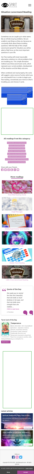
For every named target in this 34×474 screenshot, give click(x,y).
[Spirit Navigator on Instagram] (17, 457)
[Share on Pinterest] (8, 169)
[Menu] (29, 5)
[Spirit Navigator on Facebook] (13, 457)
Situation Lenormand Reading (16, 151)
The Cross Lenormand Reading (16, 162)
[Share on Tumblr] (11, 169)
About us (17, 465)
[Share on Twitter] (5, 169)
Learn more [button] (29, 468)
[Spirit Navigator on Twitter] (20, 457)
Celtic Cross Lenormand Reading (17, 153)
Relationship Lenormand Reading (17, 142)
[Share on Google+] (15, 169)
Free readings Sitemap (8, 465)
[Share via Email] (18, 169)
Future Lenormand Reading (16, 145)
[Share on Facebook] (2, 169)
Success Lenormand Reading (17, 148)
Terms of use (23, 465)
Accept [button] (26, 472)
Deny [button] (8, 472)
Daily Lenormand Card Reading (16, 156)
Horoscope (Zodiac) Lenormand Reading (17, 159)
